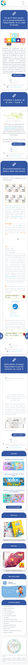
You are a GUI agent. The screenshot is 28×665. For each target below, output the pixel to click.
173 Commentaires (15, 448)
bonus (8, 349)
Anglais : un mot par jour (9, 608)
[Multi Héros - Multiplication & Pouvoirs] (14, 559)
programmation (10, 85)
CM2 (24, 444)
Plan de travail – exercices (9, 627)
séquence (22, 85)
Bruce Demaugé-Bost (17, 216)
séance (17, 350)
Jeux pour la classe (8, 614)
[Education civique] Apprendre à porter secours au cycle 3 (14, 366)
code (12, 84)
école (23, 84)
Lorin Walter (15, 82)
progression (16, 85)
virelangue (12, 154)
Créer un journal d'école (9, 612)
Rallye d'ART (7, 629)
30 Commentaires (15, 87)
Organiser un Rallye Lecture (10, 625)
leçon (21, 445)
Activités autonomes (8, 606)
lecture (21, 349)
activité (7, 153)
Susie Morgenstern (11, 207)
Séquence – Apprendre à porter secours (13, 630)
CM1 (22, 444)
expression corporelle (11, 128)
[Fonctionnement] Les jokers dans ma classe (14, 170)
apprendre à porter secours (11, 444)
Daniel (11, 316)
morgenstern (8, 350)
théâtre (23, 153)
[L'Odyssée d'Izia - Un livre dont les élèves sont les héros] (14, 528)
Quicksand (16, 316)
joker (18, 349)
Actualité (14, 454)
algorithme (7, 84)
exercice (14, 153)
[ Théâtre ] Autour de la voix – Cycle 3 (14, 101)
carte (11, 349)
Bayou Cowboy (13, 314)
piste (5, 85)
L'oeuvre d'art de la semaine (10, 615)
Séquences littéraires (8, 632)
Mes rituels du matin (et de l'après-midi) (12, 621)
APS (18, 444)
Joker (17, 207)
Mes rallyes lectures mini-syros (10, 619)
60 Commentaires (15, 351)
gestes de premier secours (14, 445)
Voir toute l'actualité (14, 507)
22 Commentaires (15, 156)
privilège (13, 350)
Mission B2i (6, 623)
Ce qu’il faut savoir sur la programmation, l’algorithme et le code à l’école (14, 21)
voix (17, 154)
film (7, 445)
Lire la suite (18, 75)
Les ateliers (6, 617)
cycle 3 (10, 153)
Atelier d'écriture (7, 610)
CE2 (20, 444)
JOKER (20, 225)
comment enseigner (17, 84)
